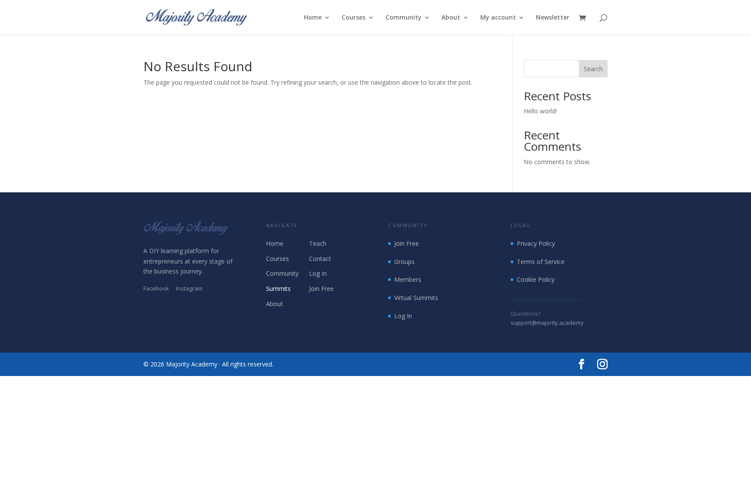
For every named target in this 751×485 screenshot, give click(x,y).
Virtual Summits (416, 298)
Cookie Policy (536, 279)
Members (407, 279)
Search (593, 69)
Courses (354, 17)
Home (313, 17)
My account (498, 17)
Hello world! (540, 111)
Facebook (156, 288)
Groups (404, 261)
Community (403, 17)
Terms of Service (541, 261)
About (451, 17)
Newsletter (552, 17)
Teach (317, 243)
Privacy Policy (536, 243)
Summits (278, 288)
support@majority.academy (547, 323)
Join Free (321, 288)
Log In (318, 273)
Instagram (189, 288)
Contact (320, 258)
